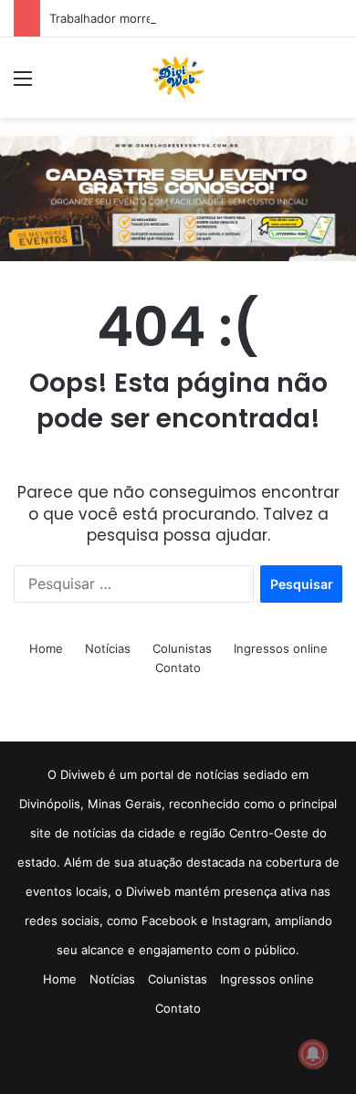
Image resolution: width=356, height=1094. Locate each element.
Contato (178, 667)
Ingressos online (281, 648)
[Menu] (23, 84)
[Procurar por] (333, 84)
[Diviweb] (177, 77)
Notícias (108, 648)
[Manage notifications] (313, 1053)
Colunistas (182, 648)
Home (46, 648)
